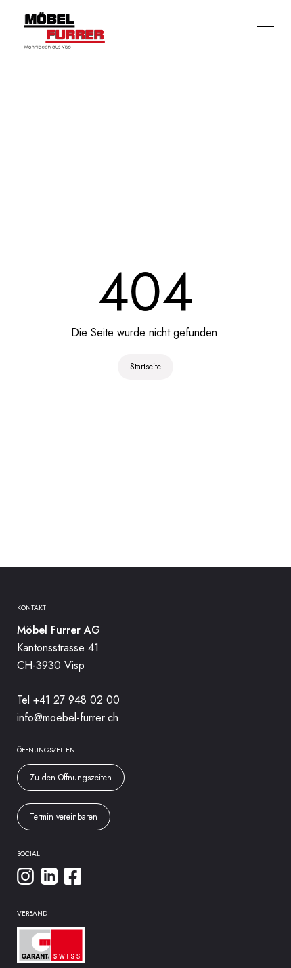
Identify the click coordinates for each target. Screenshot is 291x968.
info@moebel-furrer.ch (67, 717)
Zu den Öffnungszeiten (71, 777)
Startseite (145, 367)
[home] (61, 30)
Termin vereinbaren (63, 817)
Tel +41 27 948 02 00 (68, 700)
